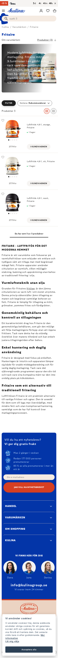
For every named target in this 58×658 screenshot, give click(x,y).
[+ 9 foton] (12, 202)
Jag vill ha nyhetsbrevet (29, 487)
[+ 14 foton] (12, 129)
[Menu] (3, 11)
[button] (29, 103)
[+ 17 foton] (12, 165)
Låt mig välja (12, 641)
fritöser (31, 288)
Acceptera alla (29, 649)
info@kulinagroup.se (29, 585)
